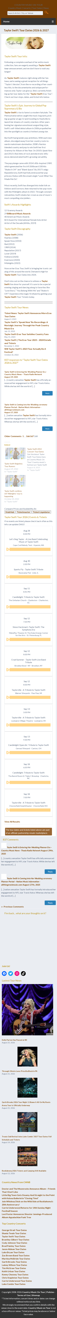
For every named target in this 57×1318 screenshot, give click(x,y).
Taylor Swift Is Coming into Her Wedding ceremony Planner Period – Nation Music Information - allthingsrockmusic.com (26, 881)
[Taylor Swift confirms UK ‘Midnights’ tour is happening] (14, 481)
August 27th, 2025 (31, 884)
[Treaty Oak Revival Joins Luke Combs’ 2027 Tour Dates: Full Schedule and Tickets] (27, 1122)
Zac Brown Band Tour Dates (16, 1255)
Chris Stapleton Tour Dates (15, 1277)
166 (28, 436)
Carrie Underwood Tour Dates (17, 1281)
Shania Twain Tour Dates (14, 1233)
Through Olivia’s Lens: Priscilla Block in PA (19, 1071)
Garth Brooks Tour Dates (14, 1262)
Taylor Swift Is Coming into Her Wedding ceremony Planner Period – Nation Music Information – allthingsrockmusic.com (25, 407)
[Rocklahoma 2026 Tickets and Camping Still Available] (27, 1156)
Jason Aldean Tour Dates (14, 1249)
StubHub (9, 512)
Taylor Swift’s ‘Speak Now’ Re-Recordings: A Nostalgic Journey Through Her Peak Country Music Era (26, 325)
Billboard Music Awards (19, 213)
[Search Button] (46, 12)
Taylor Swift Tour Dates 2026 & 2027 (26, 30)
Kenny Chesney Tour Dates (15, 1274)
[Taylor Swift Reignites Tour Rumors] (14, 453)
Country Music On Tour (33, 1292)
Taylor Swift (45, 65)
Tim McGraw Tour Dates (14, 1268)
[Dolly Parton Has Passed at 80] (27, 1010)
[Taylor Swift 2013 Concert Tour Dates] (38, 459)
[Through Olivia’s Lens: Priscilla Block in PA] (27, 1057)
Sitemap (36, 1295)
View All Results (12, 821)
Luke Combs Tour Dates (13, 1284)
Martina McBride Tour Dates (16, 1258)
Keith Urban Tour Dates (13, 1271)
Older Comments (12, 436)
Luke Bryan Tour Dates (13, 1252)
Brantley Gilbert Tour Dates (15, 1239)
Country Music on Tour (39, 1308)
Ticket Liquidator (41, 512)
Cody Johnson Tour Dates (14, 1242)
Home (6, 21)
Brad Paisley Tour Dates (14, 1246)
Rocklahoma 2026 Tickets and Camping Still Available (24, 1171)
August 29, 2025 (11, 377)
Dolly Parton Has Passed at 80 (14, 1040)
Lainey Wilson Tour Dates (14, 1265)
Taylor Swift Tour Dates (13, 1236)
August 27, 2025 (11, 412)
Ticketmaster (23, 512)
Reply (47, 393)
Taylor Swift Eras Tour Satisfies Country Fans (26, 334)
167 (32, 436)
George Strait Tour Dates (14, 1230)
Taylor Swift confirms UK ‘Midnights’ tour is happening (13, 493)
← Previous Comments (12, 906)
